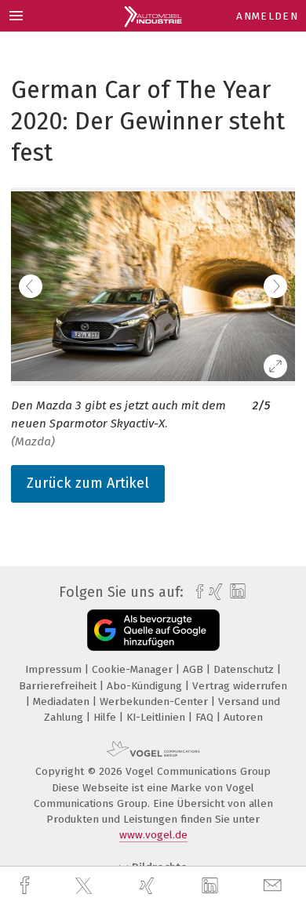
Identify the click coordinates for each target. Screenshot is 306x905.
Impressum (55, 669)
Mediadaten (63, 701)
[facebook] (26, 886)
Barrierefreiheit (59, 685)
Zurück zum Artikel (88, 483)
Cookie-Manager (134, 669)
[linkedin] (212, 886)
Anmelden (267, 16)
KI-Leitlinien (157, 717)
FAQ (206, 717)
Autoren (243, 717)
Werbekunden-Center (155, 701)
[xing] (149, 886)
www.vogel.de (153, 834)
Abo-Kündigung (146, 685)
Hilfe (106, 717)
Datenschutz (245, 669)
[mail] (275, 886)
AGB (194, 669)
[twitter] (85, 886)
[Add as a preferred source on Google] (153, 630)
